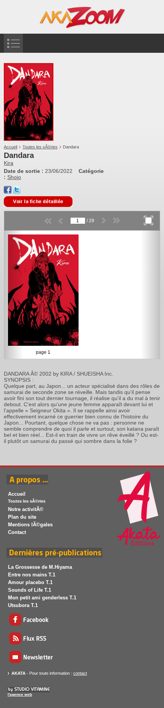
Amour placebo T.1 (30, 582)
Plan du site (22, 517)
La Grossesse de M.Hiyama (40, 567)
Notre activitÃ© (25, 509)
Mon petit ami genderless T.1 (42, 598)
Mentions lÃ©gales (30, 524)
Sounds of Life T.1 (29, 590)
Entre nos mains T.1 (31, 575)
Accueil (10, 147)
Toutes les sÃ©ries (40, 147)
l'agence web (20, 694)
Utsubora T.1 (23, 605)
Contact (17, 532)
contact (80, 673)
